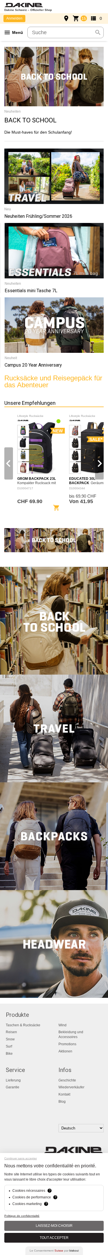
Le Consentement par (54, 1250)
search (97, 32)
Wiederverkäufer (71, 1087)
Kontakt (64, 1094)
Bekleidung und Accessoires (70, 1034)
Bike (9, 1054)
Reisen (11, 1032)
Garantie (12, 1087)
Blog (62, 1102)
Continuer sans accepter (20, 1158)
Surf (9, 1046)
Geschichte (67, 1080)
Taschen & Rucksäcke (23, 1025)
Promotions (67, 1044)
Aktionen (65, 1051)
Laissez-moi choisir (54, 1226)
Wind (62, 1025)
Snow (10, 1039)
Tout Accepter (54, 1238)
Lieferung (13, 1080)
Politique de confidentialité (21, 1215)
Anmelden (14, 18)
